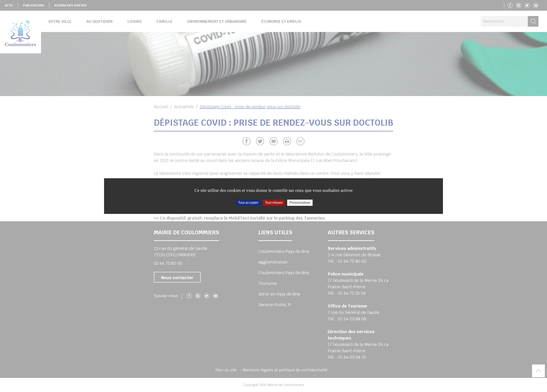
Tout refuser (274, 202)
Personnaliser (299, 202)
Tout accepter (248, 202)
